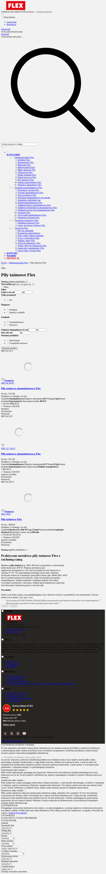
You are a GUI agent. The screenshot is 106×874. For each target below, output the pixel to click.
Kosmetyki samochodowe (29, 233)
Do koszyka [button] (6, 411)
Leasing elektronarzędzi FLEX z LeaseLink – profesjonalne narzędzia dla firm (41, 684)
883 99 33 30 (12, 632)
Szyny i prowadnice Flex (28, 238)
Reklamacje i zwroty (16, 696)
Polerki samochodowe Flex (29, 182)
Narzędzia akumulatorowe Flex (28, 187)
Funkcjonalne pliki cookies (13, 770)
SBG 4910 (5, 514)
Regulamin (11, 666)
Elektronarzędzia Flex (24, 157)
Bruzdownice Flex (26, 162)
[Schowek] (3, 380)
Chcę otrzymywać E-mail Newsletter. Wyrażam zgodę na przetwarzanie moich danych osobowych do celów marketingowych (52, 600)
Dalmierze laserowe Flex (28, 223)
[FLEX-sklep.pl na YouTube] (24, 733)
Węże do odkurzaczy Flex (29, 243)
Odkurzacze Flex (25, 172)
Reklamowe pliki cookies (12, 790)
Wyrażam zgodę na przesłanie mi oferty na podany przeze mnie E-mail (32, 603)
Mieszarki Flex (24, 165)
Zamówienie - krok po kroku (19, 698)
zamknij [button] (4, 823)
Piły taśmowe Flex (26, 180)
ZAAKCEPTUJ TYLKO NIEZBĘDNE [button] (19, 818)
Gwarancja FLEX (14, 679)
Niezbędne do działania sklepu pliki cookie (22, 757)
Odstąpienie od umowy (17, 693)
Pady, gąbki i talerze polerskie (31, 235)
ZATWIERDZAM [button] (9, 805)
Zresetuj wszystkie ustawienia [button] (14, 871)
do (23, 292)
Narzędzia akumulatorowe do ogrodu (34, 197)
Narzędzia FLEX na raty (17, 681)
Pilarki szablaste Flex (27, 175)
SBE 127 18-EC (8, 448)
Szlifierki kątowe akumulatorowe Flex (34, 205)
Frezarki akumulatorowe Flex (30, 192)
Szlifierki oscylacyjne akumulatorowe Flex (36, 210)
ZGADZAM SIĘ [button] (8, 820)
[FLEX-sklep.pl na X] (11, 733)
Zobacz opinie (9, 725)
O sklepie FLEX (14, 664)
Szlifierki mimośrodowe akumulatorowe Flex (37, 207)
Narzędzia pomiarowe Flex (27, 220)
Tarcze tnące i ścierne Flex (29, 250)
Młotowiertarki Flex (26, 167)
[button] (8, 295)
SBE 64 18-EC (7, 383)
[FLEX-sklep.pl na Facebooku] (5, 733)
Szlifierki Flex (24, 160)
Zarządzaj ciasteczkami (12, 741)
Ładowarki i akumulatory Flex (31, 248)
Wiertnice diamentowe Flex (30, 185)
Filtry (3, 268)
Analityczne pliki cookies (12, 780)
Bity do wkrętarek (25, 230)
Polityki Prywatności (18, 813)
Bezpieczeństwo (14, 701)
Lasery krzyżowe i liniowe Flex (31, 225)
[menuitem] (56, 201)
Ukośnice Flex (24, 212)
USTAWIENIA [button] (8, 815)
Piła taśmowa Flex (11, 519)
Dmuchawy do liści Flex (28, 190)
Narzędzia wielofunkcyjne (29, 200)
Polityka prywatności (16, 676)
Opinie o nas (12, 661)
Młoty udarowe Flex (26, 170)
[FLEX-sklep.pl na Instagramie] (18, 733)
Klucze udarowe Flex (27, 195)
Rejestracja (11, 24)
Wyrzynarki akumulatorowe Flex (32, 215)
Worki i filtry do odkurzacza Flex (32, 245)
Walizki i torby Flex (26, 240)
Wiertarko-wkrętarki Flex (29, 217)
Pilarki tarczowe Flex (27, 177)
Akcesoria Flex (21, 228)
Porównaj (5, 414)
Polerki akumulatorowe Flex (30, 202)
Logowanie (12, 22)
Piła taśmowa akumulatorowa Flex (21, 388)
